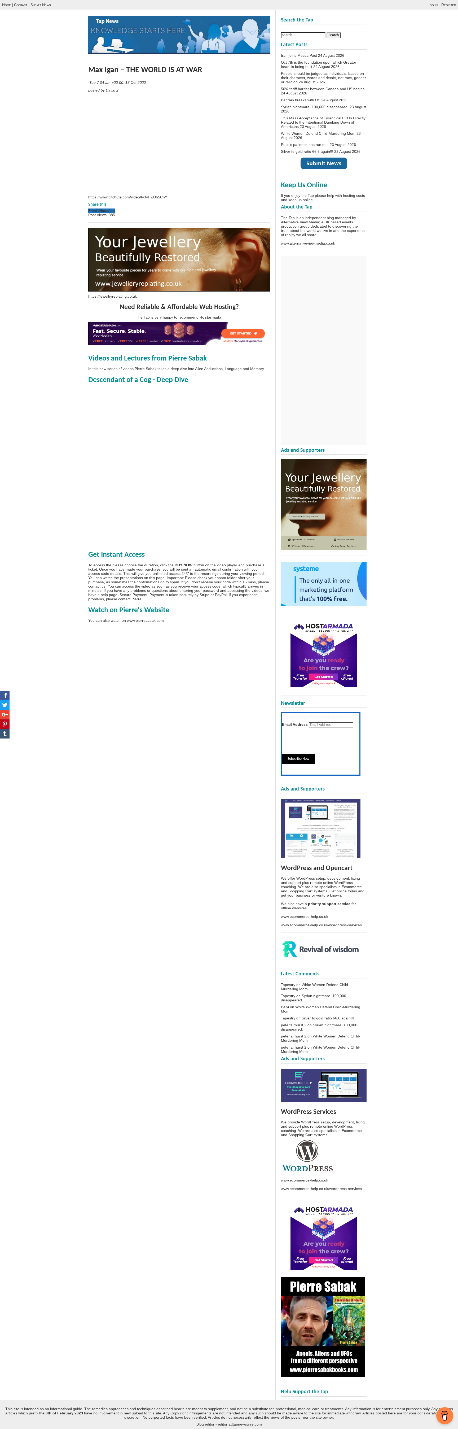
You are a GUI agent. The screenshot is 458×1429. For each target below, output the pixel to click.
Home (6, 5)
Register (448, 5)
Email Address (295, 724)
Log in (433, 5)
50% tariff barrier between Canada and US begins (322, 89)
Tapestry (288, 985)
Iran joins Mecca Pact (299, 55)
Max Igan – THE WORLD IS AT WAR (145, 70)
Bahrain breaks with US (300, 100)
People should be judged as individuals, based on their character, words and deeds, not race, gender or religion (323, 77)
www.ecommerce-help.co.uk (304, 916)
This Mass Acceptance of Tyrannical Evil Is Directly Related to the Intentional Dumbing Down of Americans (323, 122)
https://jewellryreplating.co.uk (112, 296)
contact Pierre (130, 599)
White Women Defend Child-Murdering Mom (318, 133)
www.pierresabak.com (145, 620)
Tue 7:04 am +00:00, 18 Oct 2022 (118, 82)
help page (109, 595)
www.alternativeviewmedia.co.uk (308, 243)
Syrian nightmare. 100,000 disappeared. (315, 107)
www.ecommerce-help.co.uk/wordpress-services (321, 925)
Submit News (40, 5)
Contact (20, 5)
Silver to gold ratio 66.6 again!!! (307, 151)
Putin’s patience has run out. (305, 144)
